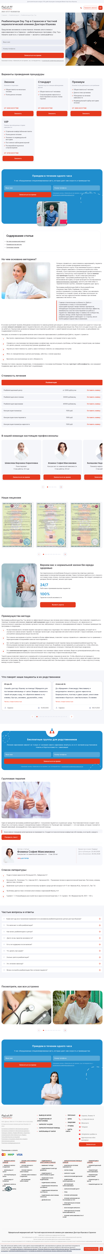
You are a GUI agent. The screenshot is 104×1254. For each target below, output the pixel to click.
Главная (4, 15)
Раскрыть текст (11, 837)
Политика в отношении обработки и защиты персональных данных (14, 1140)
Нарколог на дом (46, 1124)
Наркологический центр (71, 1189)
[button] (47, 487)
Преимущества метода (14, 244)
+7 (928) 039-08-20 (87, 1119)
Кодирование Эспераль (49, 1182)
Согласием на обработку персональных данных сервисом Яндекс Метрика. (50, 1251)
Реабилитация (14, 15)
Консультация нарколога (72, 1207)
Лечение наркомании (70, 1195)
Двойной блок (46, 1200)
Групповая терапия (12, 247)
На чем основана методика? (15, 241)
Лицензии (71, 1122)
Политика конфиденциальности (11, 1143)
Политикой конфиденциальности (18, 1251)
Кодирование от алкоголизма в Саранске (48, 1161)
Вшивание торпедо (47, 1165)
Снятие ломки (68, 1170)
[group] (18, 525)
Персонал (71, 1115)
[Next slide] (61, 487)
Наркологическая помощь (49, 1128)
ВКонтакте (85, 1123)
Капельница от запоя (47, 1131)
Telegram (84, 1127)
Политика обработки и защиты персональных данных (53, 1249)
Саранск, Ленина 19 (88, 1115)
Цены (70, 1119)
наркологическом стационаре (67, 281)
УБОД (65, 1192)
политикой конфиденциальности (53, 60)
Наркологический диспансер (73, 1176)
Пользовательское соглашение (11, 1137)
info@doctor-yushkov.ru (89, 1134)
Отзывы (71, 1126)
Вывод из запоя (45, 1115)
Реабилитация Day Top (95, 1184)
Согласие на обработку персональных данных (15, 1128)
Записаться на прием (32, 55)
